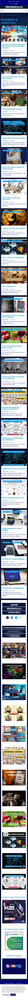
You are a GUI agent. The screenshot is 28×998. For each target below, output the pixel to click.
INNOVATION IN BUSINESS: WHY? (13, 498)
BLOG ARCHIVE (6, 27)
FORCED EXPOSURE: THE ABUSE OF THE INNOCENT (13, 377)
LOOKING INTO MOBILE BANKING (13, 559)
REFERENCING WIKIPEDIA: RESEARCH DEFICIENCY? (11, 408)
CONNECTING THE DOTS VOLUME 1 (14, 469)
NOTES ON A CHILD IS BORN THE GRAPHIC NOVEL (13, 168)
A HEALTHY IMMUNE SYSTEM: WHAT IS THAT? (12, 347)
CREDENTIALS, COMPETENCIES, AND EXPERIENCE (12, 439)
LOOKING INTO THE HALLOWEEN (13, 228)
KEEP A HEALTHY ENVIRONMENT (13, 257)
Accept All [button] (13, 994)
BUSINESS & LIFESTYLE (17, 27)
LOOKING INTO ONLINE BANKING (13, 588)
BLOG (13, 1)
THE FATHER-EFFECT (9, 286)
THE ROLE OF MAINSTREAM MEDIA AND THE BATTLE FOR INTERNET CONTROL (14, 46)
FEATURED (5, 30)
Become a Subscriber (9, 983)
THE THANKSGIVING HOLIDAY (12, 109)
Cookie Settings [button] (6, 994)
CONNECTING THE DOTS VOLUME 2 (14, 138)
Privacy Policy (19, 983)
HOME (9, 1)
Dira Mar (5, 50)
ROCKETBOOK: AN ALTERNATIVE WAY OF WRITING (13, 316)
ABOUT (17, 1)
